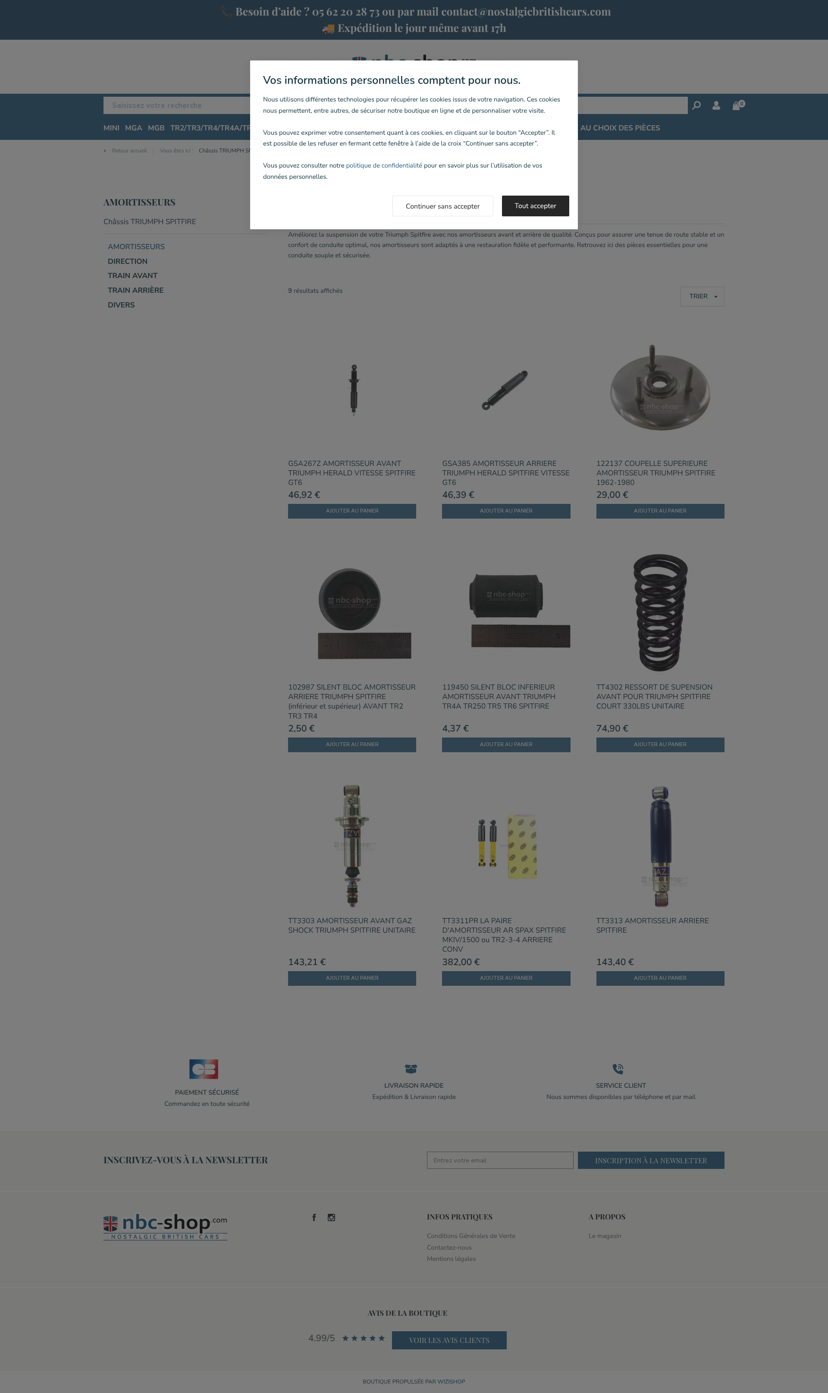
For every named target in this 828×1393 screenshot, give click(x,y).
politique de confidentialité (384, 165)
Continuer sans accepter (443, 206)
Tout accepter (536, 206)
